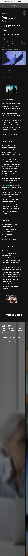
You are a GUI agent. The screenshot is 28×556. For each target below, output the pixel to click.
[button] (16, 5)
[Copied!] (19, 77)
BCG (8, 185)
